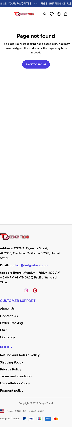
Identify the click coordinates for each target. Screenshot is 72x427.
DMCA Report (36, 410)
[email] (29, 265)
